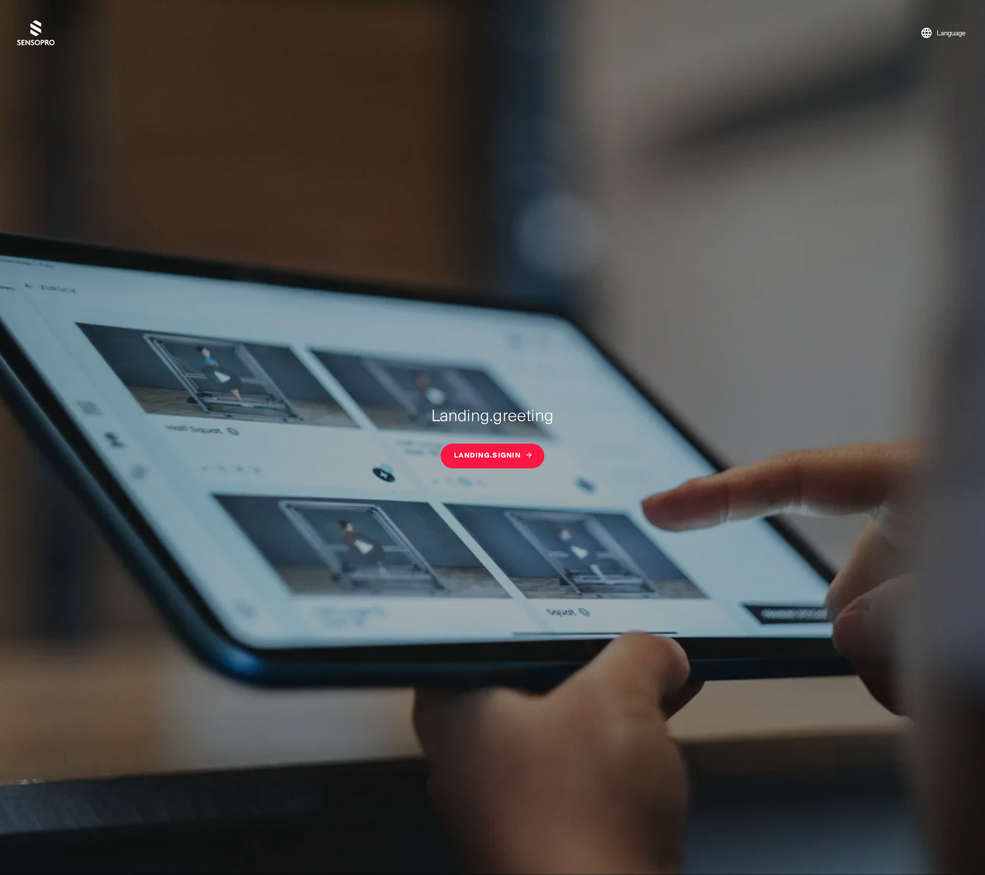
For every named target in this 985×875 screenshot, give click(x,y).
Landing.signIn (487, 456)
